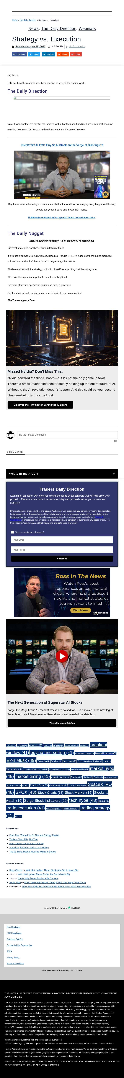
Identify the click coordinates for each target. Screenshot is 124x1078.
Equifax (56, 761)
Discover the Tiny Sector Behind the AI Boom (40, 404)
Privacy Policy (13, 957)
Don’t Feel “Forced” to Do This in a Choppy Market (34, 835)
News (33, 28)
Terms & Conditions (15, 963)
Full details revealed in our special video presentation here (61, 217)
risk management (59, 785)
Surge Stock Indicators (46, 801)
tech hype (83, 800)
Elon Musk (21, 760)
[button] (19, 54)
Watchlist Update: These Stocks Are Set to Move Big (52, 870)
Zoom (18, 816)
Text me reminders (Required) (29, 532)
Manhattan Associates (59, 769)
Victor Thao (15, 882)
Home (14, 20)
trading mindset (71, 809)
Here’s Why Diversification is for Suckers (38, 878)
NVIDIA (87, 777)
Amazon (35, 745)
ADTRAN (11, 746)
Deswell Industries (105, 753)
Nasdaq (76, 777)
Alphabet (22, 746)
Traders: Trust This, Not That (23, 839)
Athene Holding (72, 746)
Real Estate (15, 785)
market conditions (79, 769)
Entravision (43, 761)
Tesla (104, 800)
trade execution (26, 808)
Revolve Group (39, 785)
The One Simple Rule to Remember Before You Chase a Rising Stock (56, 886)
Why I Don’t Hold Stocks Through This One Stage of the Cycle (55, 882)
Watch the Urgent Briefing (62, 723)
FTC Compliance (14, 933)
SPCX (25, 792)
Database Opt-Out (15, 939)
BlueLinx (84, 746)
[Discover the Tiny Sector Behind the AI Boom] (40, 408)
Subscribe (62, 558)
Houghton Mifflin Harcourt (35, 769)
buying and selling (52, 752)
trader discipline (54, 809)
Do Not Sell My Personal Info (19, 945)
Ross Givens (15, 870)
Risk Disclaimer (14, 927)
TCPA (9, 951)
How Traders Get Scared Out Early (26, 843)
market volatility (60, 777)
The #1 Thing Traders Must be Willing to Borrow (32, 851)
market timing (32, 776)
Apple (58, 745)
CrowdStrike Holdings (84, 753)
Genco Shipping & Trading (90, 761)
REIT (25, 785)
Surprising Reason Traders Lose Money (29, 847)
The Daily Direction (28, 20)
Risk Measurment (78, 785)
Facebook (69, 761)
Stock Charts (50, 792)
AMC (48, 745)
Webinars (87, 28)
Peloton (98, 777)
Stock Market (79, 792)
